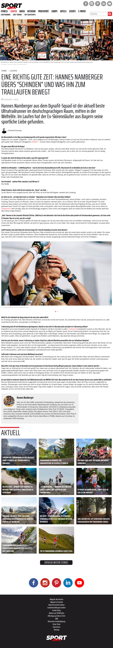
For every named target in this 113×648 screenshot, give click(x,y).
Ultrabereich (6, 209)
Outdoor (31, 11)
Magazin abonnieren (56, 599)
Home (4, 71)
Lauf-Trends (17, 14)
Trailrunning (73, 329)
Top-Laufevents (30, 14)
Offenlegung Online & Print (56, 616)
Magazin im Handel (56, 602)
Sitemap (56, 629)
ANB (56, 618)
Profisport (43, 11)
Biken (22, 11)
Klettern (35, 142)
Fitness (4, 11)
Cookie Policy (56, 610)
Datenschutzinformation (56, 605)
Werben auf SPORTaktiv (56, 613)
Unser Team (56, 624)
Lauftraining (5, 14)
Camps (54, 11)
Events (72, 11)
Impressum (56, 627)
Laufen (13, 11)
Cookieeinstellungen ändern (56, 607)
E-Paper (82, 11)
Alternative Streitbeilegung (56, 621)
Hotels (63, 11)
